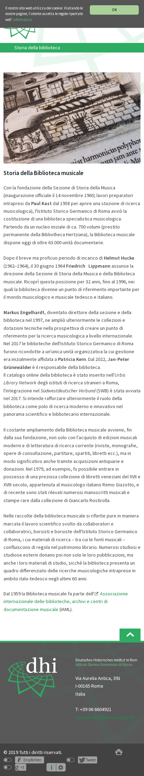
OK (114, 9)
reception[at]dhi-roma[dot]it (105, 717)
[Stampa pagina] (118, 752)
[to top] (130, 635)
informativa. (23, 19)
